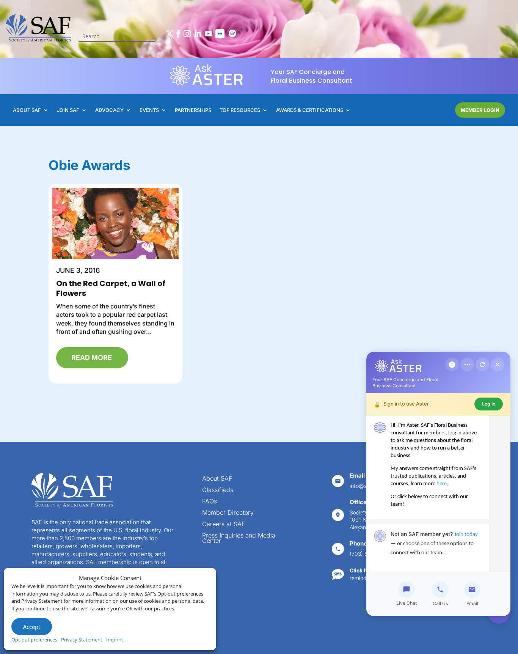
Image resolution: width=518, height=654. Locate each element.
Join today (466, 535)
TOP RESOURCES (240, 110)
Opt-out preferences (34, 639)
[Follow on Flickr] (219, 33)
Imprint (114, 639)
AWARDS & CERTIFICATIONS (309, 110)
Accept (31, 626)
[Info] (452, 364)
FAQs (209, 501)
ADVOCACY (109, 110)
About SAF (217, 479)
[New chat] (482, 364)
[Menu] (467, 364)
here (441, 484)
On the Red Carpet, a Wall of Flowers (110, 288)
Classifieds (217, 490)
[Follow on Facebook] (178, 34)
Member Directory (228, 513)
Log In (488, 404)
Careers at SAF (223, 524)
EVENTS (149, 110)
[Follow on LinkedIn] (197, 34)
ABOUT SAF (27, 110)
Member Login (480, 110)
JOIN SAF (68, 110)
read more (91, 358)
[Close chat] (497, 364)
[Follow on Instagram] (187, 34)
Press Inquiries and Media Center (238, 538)
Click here (362, 570)
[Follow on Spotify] (232, 34)
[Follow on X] (169, 34)
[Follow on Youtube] (208, 34)
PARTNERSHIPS (193, 110)
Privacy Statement (81, 639)
